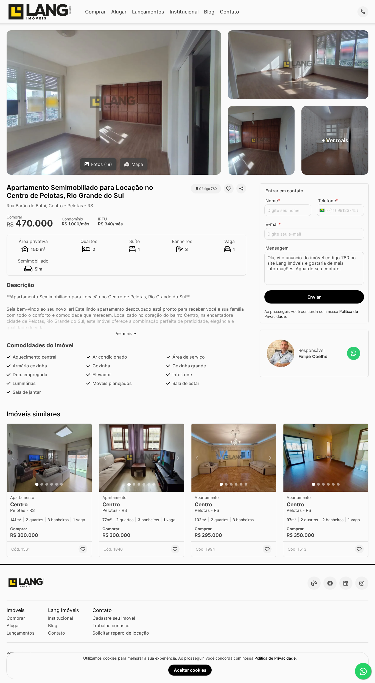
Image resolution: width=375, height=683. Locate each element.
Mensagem (277, 248)
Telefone (328, 200)
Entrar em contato (284, 190)
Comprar (95, 12)
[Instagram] (361, 583)
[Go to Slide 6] (61, 484)
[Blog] (314, 583)
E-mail (273, 224)
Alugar (119, 12)
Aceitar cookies (190, 670)
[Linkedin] (345, 583)
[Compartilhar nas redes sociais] (241, 188)
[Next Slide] (86, 458)
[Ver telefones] (362, 11)
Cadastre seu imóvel (114, 618)
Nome (272, 200)
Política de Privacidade (275, 658)
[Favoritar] (229, 188)
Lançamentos (148, 12)
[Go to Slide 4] (51, 484)
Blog (209, 12)
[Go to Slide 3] (46, 484)
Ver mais (124, 333)
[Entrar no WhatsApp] (353, 353)
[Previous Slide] (12, 458)
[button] (49, 458)
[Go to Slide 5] (56, 484)
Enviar (314, 297)
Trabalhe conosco (111, 625)
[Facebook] (330, 583)
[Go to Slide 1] (36, 484)
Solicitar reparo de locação (121, 633)
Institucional (184, 12)
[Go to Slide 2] (41, 484)
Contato (229, 12)
